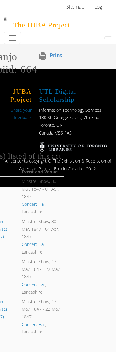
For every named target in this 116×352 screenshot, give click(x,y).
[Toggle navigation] (12, 38)
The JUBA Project (41, 25)
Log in (100, 6)
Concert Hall (33, 204)
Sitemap (75, 6)
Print (56, 55)
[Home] (5, 21)
